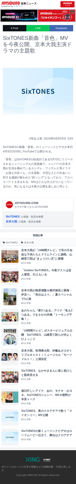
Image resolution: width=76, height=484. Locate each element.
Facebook (61, 28)
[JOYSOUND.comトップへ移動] (67, 4)
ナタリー (18, 6)
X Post (14, 28)
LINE (38, 28)
